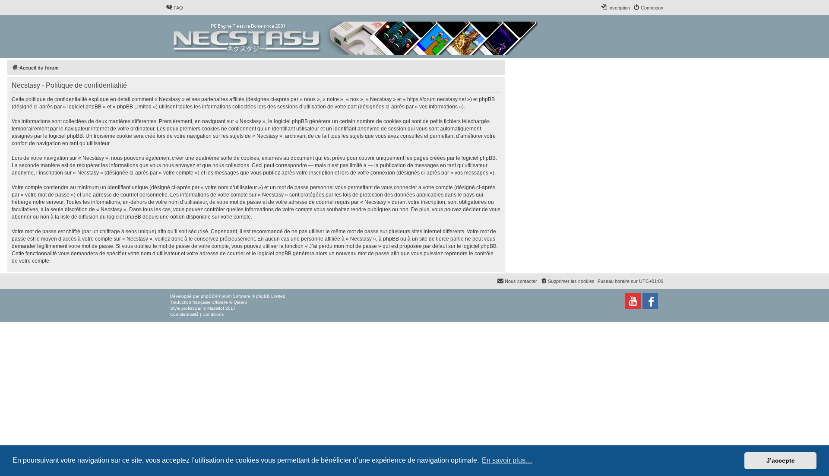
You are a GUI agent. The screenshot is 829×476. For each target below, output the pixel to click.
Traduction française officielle (199, 302)
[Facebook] (650, 301)
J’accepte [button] (780, 460)
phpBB (208, 296)
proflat (187, 308)
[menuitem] (174, 8)
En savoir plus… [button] (507, 460)
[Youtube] (633, 301)
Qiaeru (240, 302)
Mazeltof (215, 308)
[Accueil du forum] (356, 36)
